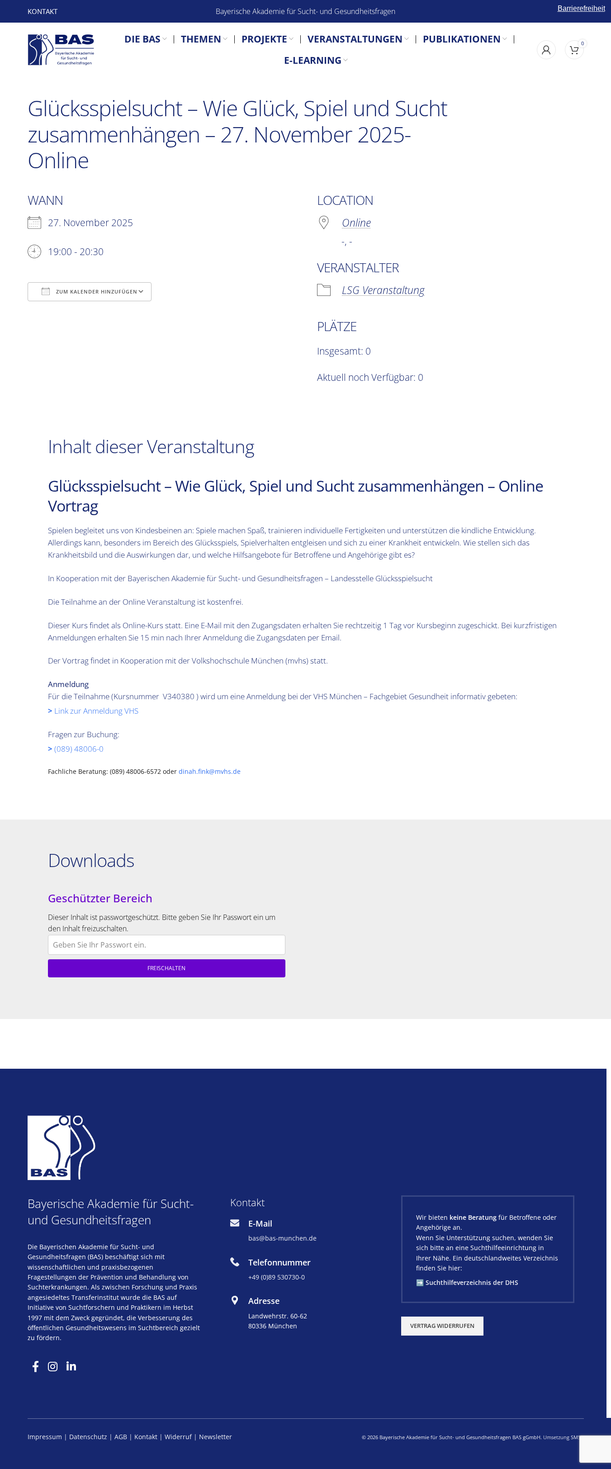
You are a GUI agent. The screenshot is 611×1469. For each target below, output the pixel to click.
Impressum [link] (45, 1436)
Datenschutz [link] (88, 1436)
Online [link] (356, 222)
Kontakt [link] (145, 1436)
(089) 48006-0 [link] (79, 749)
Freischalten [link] (166, 968)
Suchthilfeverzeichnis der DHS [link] (472, 1282)
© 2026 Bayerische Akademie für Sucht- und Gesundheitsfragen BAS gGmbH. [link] (452, 1437)
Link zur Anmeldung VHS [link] (97, 711)
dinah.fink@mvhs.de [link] (210, 771)
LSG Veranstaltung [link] (383, 290)
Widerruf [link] (179, 1436)
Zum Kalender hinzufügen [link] (95, 291)
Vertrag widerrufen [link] (442, 1326)
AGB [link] (120, 1436)
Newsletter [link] (215, 1436)
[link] (42, 11)
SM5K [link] (577, 1437)
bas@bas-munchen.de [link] (282, 1238)
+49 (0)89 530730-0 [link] (276, 1277)
